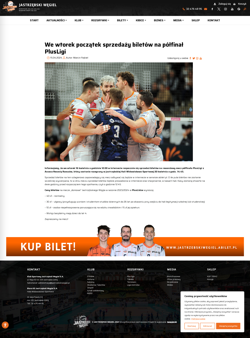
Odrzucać (207, 326)
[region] (212, 311)
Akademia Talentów (96, 284)
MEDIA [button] (177, 20)
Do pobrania (172, 282)
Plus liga (130, 276)
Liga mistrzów (133, 284)
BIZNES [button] (158, 20)
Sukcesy (90, 282)
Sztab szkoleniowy (95, 290)
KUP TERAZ (212, 276)
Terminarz (131, 282)
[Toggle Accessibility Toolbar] (5, 325)
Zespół (90, 287)
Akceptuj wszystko (228, 326)
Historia (90, 279)
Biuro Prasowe (173, 276)
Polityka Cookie (198, 318)
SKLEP (196, 20)
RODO (89, 293)
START (34, 20)
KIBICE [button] (140, 20)
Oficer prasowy (174, 279)
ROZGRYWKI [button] (99, 20)
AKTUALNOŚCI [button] (55, 20)
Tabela (130, 279)
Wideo (170, 284)
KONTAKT (214, 20)
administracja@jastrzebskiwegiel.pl (54, 282)
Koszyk (242, 4)
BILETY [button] (121, 20)
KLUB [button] (78, 20)
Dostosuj (192, 326)
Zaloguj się (224, 4)
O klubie (90, 276)
